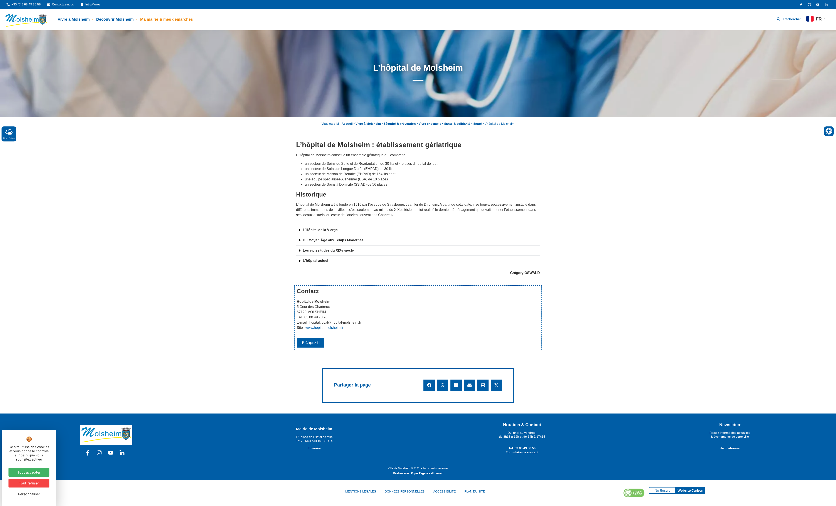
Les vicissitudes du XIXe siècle (328, 250)
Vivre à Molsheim (74, 19)
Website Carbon (690, 490)
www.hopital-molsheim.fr (324, 327)
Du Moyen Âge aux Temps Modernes (333, 240)
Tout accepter (28, 472)
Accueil (347, 123)
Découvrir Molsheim (115, 19)
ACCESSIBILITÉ (444, 491)
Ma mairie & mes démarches (166, 19)
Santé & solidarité (457, 123)
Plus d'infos (9, 138)
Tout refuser (29, 483)
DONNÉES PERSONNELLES (405, 491)
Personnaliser (29, 494)
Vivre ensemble (430, 123)
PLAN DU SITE (474, 491)
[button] (418, 230)
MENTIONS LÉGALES (360, 491)
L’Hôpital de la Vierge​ (320, 230)
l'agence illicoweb (431, 473)
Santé (477, 123)
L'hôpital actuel (315, 260)
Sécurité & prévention (400, 123)
